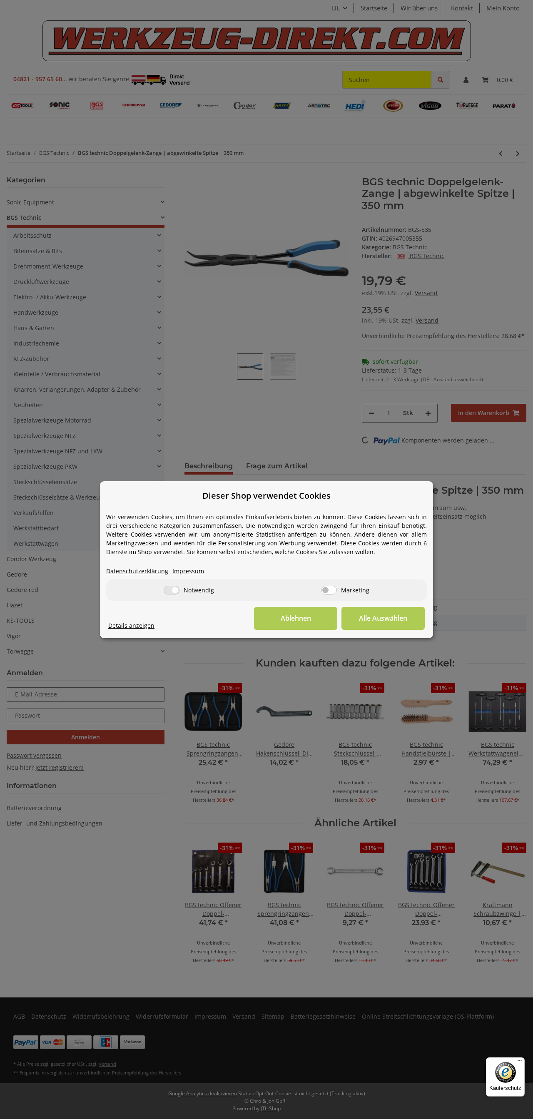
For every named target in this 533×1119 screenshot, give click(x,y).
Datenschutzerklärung (137, 571)
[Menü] (520, 1062)
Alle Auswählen (383, 618)
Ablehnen (296, 618)
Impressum (188, 571)
